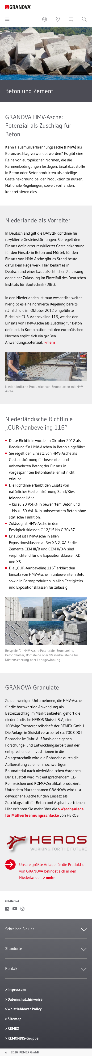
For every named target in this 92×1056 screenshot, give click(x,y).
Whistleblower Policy (25, 1008)
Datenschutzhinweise (25, 999)
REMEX (13, 1028)
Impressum (17, 989)
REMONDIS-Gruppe (23, 1038)
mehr (50, 342)
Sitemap (14, 1018)
